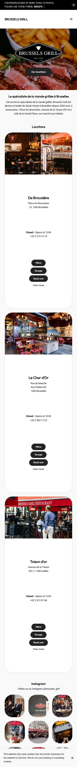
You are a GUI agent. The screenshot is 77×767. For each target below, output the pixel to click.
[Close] (72, 758)
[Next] (71, 19)
